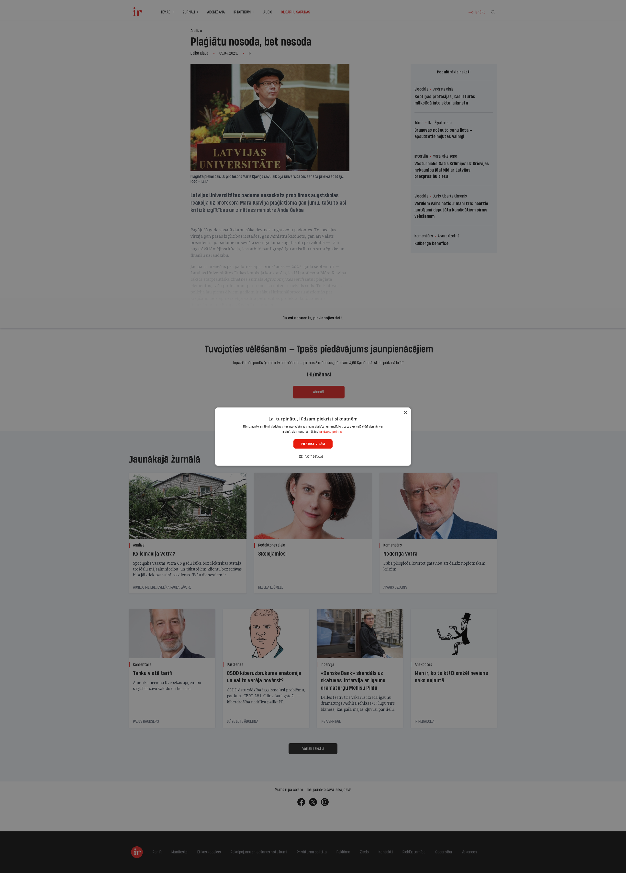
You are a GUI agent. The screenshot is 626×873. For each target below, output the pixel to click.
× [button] (405, 412)
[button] (313, 457)
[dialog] (313, 436)
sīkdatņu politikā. (331, 432)
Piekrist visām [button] (313, 444)
